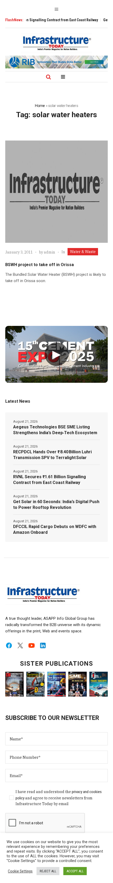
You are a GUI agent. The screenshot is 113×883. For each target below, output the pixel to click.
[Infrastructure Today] (56, 43)
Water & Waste (83, 251)
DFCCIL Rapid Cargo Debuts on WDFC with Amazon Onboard (54, 529)
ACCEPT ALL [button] (75, 871)
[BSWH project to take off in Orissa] (56, 192)
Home (40, 105)
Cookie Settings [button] (20, 871)
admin (49, 252)
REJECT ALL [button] (48, 871)
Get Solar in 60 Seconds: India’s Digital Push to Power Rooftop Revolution (56, 504)
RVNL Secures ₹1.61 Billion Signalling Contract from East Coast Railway (49, 479)
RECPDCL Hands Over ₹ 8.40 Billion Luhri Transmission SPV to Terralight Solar (52, 454)
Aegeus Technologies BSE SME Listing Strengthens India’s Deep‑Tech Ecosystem (55, 429)
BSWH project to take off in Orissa (39, 264)
